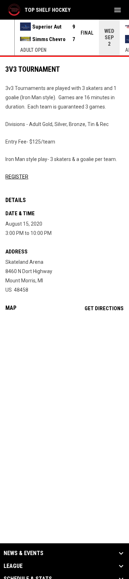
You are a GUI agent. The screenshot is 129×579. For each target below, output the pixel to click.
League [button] (13, 566)
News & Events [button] (23, 553)
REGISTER (16, 177)
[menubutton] (117, 10)
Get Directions (104, 308)
